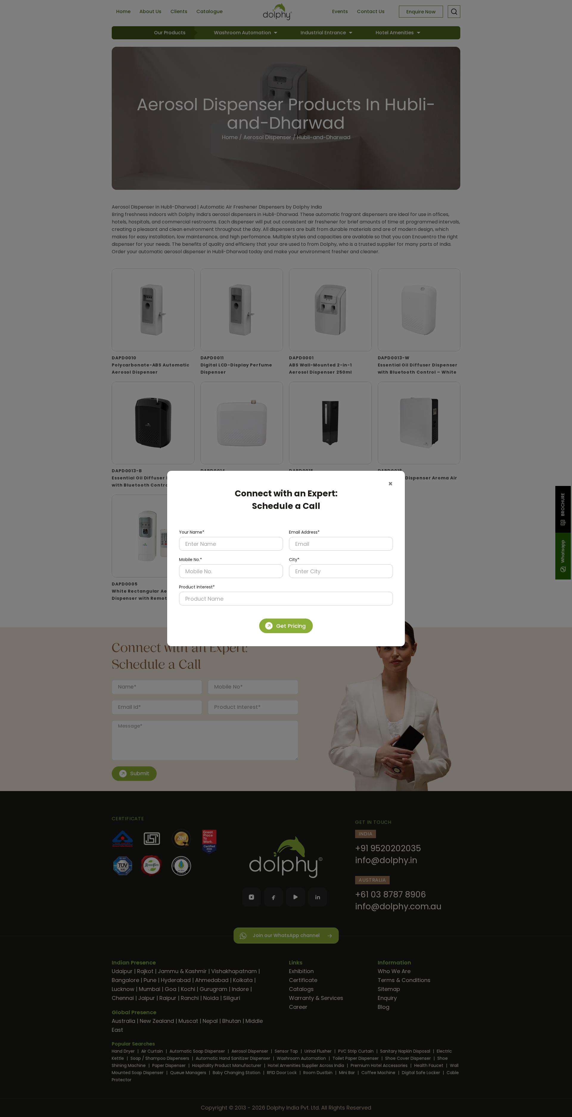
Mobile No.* (190, 560)
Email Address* (304, 532)
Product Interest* (197, 587)
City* (294, 560)
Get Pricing (291, 626)
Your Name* (191, 532)
